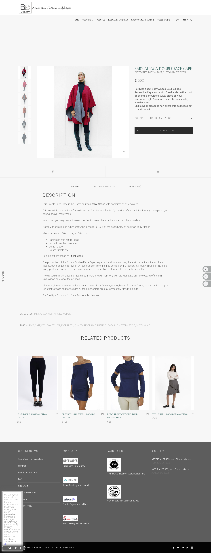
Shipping (22, 499)
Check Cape (76, 255)
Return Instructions (27, 472)
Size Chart (23, 486)
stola (124, 325)
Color (139, 118)
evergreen (67, 325)
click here (8, 544)
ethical (56, 325)
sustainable (143, 325)
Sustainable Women (174, 72)
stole (132, 325)
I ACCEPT (13, 548)
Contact (22, 466)
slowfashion (112, 325)
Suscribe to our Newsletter (31, 459)
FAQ (20, 479)
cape (37, 325)
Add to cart (168, 130)
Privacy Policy (25, 506)
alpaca (30, 325)
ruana (100, 325)
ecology (46, 325)
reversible (90, 325)
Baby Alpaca (155, 72)
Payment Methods (27, 492)
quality (78, 325)
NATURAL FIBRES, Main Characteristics (171, 469)
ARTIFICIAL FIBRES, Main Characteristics (171, 459)
